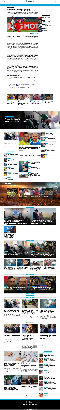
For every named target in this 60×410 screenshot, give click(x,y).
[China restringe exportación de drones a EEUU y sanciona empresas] (30, 333)
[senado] (48, 333)
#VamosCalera (26, 84)
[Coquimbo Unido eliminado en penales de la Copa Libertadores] (43, 156)
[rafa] (41, 372)
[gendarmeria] (41, 355)
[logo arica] (30, 2)
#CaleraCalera (33, 84)
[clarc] (40, 30)
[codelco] (12, 333)
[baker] (41, 366)
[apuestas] (5, 165)
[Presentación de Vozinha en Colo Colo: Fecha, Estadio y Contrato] (40, 22)
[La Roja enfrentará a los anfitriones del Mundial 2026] (40, 18)
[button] (10, 92)
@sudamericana (32, 77)
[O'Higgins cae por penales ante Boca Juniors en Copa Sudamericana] (5, 160)
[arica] (43, 150)
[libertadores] (41, 389)
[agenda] (41, 378)
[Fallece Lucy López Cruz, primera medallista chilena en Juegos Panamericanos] (5, 169)
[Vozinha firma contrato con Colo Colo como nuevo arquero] (5, 155)
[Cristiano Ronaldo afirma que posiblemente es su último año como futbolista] (41, 383)
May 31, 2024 (26, 87)
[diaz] (30, 144)
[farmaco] (43, 145)
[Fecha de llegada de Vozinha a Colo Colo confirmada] (5, 174)
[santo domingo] (5, 179)
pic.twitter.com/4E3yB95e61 (14, 85)
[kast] (29, 384)
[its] (43, 139)
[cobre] (41, 360)
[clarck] (40, 26)
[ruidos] (43, 134)
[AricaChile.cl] (4, 2)
